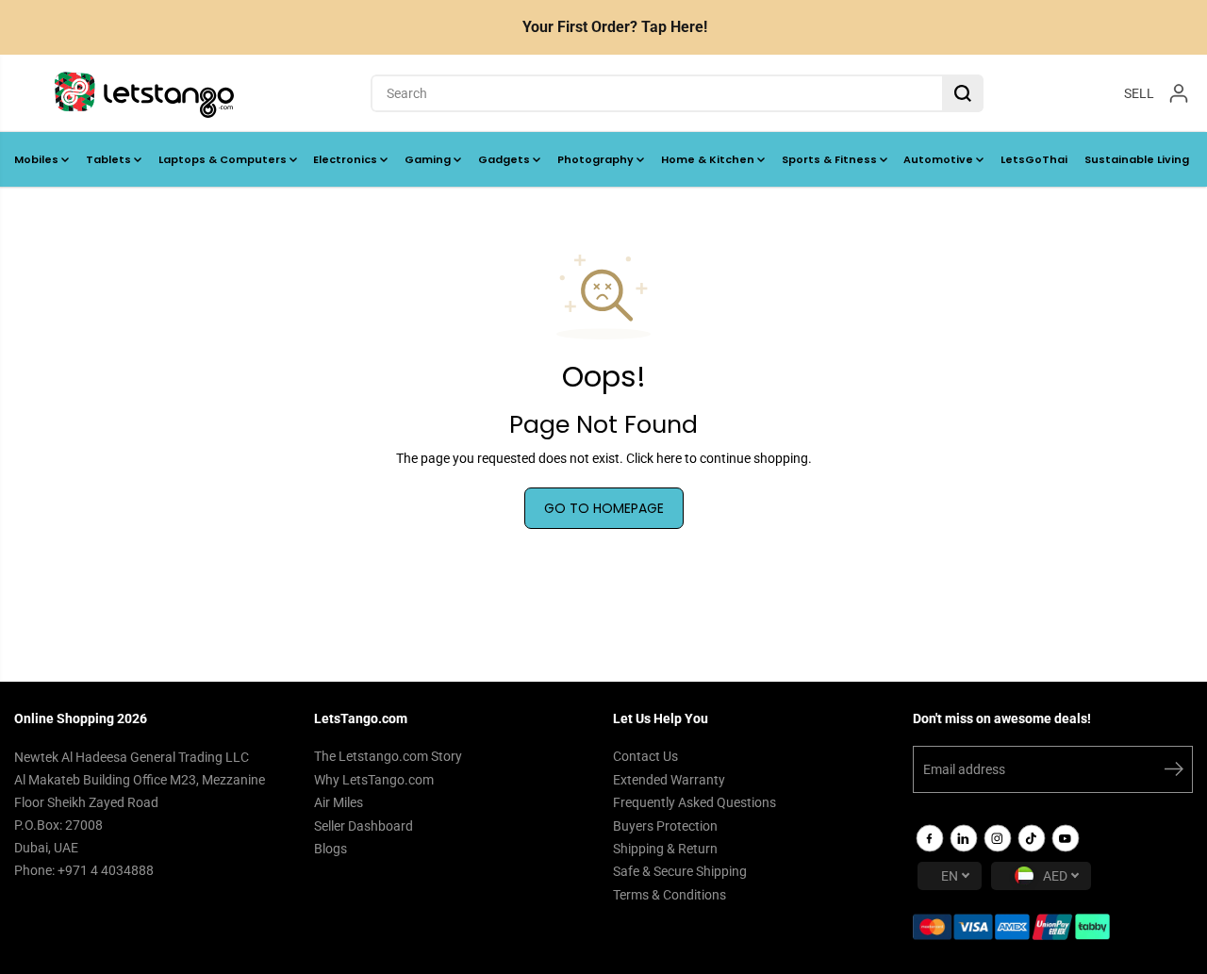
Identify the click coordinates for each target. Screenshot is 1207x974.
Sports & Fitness (831, 159)
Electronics (346, 159)
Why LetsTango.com (374, 779)
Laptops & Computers (223, 159)
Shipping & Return (665, 848)
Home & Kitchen (709, 159)
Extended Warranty (669, 779)
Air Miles (338, 802)
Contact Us (645, 756)
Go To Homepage (604, 508)
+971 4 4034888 (106, 870)
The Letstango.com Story (388, 756)
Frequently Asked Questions (694, 802)
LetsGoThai (1033, 159)
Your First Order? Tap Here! (614, 27)
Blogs (330, 848)
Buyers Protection (665, 826)
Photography (597, 159)
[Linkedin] (964, 838)
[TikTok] (1032, 838)
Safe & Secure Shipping (680, 871)
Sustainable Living (1136, 159)
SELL (1139, 92)
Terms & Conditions (669, 894)
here (669, 458)
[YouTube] (1066, 838)
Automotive (939, 159)
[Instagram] (998, 838)
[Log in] (1178, 93)
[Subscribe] (1174, 772)
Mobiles (37, 159)
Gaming (429, 159)
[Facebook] (930, 838)
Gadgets (505, 159)
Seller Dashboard (363, 826)
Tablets (110, 159)
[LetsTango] (144, 93)
